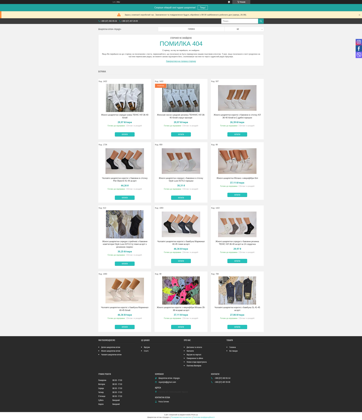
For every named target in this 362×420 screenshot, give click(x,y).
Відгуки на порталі (194, 355)
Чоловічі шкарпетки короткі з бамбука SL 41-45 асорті (237, 308)
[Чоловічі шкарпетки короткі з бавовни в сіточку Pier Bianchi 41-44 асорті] (125, 161)
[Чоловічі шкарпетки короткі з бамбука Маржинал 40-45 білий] (125, 290)
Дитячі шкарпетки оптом (110, 347)
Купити (125, 134)
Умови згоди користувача (197, 362)
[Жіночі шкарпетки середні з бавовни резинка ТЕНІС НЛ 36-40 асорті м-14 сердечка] (237, 224)
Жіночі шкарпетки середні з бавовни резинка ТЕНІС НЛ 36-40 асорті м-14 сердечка (237, 242)
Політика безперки (194, 366)
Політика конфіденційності (204, 417)
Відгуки (147, 347)
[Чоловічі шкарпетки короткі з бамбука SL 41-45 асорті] (237, 290)
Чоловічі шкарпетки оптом (111, 355)
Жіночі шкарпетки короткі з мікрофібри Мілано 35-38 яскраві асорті (181, 308)
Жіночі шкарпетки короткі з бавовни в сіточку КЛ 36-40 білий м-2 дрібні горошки (237, 116)
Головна (191, 29)
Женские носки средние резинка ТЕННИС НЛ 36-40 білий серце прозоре (181, 116)
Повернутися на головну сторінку (181, 61)
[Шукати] (261, 21)
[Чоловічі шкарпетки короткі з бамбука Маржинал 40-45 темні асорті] (181, 224)
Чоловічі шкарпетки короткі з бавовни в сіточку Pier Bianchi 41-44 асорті (125, 179)
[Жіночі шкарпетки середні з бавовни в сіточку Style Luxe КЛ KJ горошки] (181, 161)
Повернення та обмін (195, 358)
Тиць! (202, 7)
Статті (146, 351)
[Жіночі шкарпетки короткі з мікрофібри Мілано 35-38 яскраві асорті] (181, 290)
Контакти (190, 351)
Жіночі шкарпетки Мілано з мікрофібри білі (237, 178)
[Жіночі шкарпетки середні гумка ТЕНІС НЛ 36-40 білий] (125, 98)
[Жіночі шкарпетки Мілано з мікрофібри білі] (237, 161)
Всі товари (233, 351)
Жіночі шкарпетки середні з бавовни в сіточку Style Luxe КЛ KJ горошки (181, 179)
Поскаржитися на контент (181, 417)
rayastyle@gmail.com (167, 382)
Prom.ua (194, 415)
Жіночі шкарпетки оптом (110, 351)
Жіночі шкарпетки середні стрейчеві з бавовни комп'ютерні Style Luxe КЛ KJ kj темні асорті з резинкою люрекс (124, 244)
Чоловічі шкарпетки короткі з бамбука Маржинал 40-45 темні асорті (181, 242)
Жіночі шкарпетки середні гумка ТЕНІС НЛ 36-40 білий (124, 116)
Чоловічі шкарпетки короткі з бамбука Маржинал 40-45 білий (124, 308)
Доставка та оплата (194, 347)
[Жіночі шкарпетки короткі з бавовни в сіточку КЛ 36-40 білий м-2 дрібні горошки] (237, 98)
